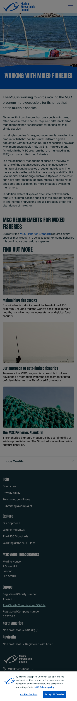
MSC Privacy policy (44, 687)
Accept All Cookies (54, 694)
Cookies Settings (28, 694)
